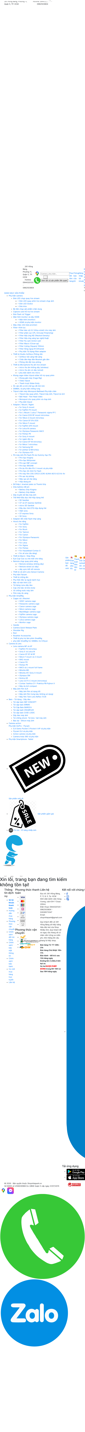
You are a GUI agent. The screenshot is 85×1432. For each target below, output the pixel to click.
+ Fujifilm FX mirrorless (27, 649)
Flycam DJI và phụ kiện (23, 731)
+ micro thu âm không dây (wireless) (33, 367)
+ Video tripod (24, 381)
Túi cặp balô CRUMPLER (23, 710)
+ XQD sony (23, 511)
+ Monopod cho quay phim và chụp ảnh (34, 399)
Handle (16, 625)
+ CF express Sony (26, 513)
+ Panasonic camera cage (28, 604)
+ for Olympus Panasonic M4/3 (31, 431)
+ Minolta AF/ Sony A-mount (30, 673)
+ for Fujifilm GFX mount (28, 426)
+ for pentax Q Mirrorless (28, 450)
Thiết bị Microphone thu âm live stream (29, 365)
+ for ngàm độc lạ (25, 439)
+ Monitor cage (24, 622)
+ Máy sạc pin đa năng (27, 479)
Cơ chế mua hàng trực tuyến (12, 974)
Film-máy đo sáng (20, 593)
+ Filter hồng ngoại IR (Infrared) (31, 349)
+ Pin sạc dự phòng (26, 476)
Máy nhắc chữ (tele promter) (25, 325)
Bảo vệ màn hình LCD (22, 582)
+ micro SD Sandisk (26, 505)
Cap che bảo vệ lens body (24, 588)
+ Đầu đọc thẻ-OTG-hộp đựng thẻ (32, 508)
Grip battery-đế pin (21, 487)
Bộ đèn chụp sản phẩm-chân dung (27, 309)
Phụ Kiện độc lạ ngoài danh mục (26, 580)
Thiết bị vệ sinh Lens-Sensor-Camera (28, 572)
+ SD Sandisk (23, 500)
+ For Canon (23, 535)
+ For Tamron (23, 532)
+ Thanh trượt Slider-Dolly (29, 383)
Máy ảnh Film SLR (20, 689)
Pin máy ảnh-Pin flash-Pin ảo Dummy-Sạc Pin (32, 455)
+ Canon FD (23, 662)
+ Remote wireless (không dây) (31, 564)
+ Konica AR (23, 678)
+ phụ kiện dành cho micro (29, 373)
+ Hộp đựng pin (24, 481)
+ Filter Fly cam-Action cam (29, 341)
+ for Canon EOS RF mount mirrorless (33, 415)
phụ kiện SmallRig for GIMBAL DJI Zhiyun (30, 641)
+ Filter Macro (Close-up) (28, 343)
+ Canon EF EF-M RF (26, 654)
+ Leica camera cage (26, 620)
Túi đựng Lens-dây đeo (23, 585)
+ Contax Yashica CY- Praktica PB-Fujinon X (36, 683)
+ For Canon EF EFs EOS (28, 420)
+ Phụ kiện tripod (25, 402)
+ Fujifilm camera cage (27, 614)
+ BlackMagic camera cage (29, 612)
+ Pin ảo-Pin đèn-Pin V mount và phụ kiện (35, 468)
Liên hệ (12, 982)
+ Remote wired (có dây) (28, 566)
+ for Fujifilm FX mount (27, 410)
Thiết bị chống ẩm (20, 577)
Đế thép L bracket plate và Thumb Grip (29, 484)
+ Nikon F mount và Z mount (30, 657)
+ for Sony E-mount (26, 407)
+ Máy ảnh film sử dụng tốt (29, 691)
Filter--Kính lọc (19, 327)
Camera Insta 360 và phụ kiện (25, 736)
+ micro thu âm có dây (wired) (30, 370)
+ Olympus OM (24, 675)
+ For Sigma (23, 545)
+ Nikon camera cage (27, 609)
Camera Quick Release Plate (25, 628)
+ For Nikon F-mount (26, 423)
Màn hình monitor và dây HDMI (26, 317)
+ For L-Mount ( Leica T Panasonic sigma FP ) (37, 412)
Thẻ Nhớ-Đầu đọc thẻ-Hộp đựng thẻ (28, 497)
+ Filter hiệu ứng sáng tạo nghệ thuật (33, 338)
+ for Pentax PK (24, 434)
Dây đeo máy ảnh (20, 715)
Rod (14, 633)
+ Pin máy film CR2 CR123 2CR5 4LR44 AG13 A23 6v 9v (41, 474)
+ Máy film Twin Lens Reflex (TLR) (32, 697)
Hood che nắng (19, 521)
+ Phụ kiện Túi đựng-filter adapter (32, 351)
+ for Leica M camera (27, 428)
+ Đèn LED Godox (25, 304)
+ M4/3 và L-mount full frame (30, 667)
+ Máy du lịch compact (27, 686)
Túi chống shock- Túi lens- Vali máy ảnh (29, 718)
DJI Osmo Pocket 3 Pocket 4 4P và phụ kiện (31, 728)
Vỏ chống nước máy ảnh (23, 590)
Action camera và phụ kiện (24, 734)
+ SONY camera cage (27, 601)
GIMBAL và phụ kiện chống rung (26, 389)
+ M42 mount (23, 659)
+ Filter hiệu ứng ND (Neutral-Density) (34, 335)
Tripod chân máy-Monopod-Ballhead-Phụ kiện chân (34, 391)
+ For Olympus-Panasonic (28, 537)
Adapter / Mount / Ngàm (23, 404)
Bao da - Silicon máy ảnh (23, 720)
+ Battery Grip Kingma (27, 489)
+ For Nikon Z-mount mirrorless (31, 418)
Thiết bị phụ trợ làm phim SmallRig (27, 638)
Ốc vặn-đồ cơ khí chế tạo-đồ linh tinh (29, 386)
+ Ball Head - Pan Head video (30, 396)
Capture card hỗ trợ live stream (26, 312)
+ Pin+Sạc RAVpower (27, 460)
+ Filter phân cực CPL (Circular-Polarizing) (35, 333)
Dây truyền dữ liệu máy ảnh (24, 495)
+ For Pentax (23, 548)
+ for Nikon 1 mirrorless (27, 444)
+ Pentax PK (23, 665)
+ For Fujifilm (23, 524)
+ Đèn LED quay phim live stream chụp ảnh (36, 301)
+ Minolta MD (23, 670)
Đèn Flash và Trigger (21, 314)
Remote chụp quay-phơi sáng (25, 561)
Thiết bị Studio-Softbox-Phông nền (28, 354)
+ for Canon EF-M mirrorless (30, 442)
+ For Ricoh (22, 529)
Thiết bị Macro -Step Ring (24, 556)
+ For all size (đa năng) (27, 553)
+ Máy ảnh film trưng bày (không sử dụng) (35, 694)
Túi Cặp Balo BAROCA (22, 707)
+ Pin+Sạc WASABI (25, 466)
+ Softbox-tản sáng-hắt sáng (30, 357)
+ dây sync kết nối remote (29, 569)
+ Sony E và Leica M (26, 651)
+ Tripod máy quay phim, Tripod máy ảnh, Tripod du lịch (41, 394)
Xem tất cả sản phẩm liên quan (54, 280)
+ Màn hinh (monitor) (26, 319)
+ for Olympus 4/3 (25, 452)
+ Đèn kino (22, 306)
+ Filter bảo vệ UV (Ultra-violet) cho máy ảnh (37, 330)
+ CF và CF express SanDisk (30, 503)
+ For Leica (22, 543)
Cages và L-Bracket (21, 598)
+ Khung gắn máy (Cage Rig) (30, 378)
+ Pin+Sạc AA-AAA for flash (29, 471)
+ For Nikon (22, 540)
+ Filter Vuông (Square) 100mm (31, 346)
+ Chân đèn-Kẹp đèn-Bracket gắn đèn (33, 359)
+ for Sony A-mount (26, 436)
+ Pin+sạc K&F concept (27, 463)
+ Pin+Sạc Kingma (25, 458)
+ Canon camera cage (27, 606)
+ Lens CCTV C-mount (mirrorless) (32, 681)
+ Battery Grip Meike (26, 492)
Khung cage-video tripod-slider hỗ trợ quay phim (33, 375)
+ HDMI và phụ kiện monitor (29, 322)
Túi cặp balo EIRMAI (21, 705)
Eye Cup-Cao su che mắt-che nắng (28, 558)
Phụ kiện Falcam (20, 574)
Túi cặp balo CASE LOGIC (24, 713)
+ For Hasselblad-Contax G (29, 551)
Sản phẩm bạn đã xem (67, 562)
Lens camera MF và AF (22, 646)
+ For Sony (22, 527)
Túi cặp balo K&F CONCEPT (24, 702)
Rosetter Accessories (22, 636)
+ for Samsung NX (25, 447)
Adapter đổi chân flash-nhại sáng (27, 519)
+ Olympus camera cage (28, 617)
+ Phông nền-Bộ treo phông (29, 362)
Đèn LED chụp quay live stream (26, 298)
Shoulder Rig (18, 630)
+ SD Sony (22, 516)
